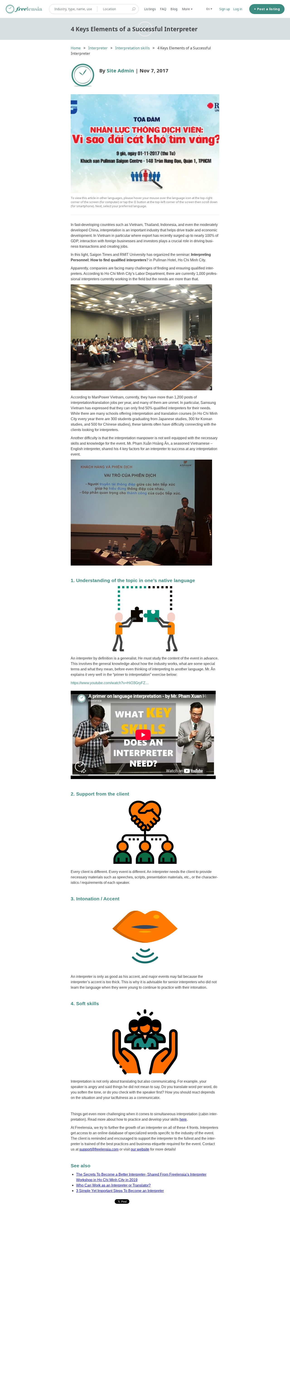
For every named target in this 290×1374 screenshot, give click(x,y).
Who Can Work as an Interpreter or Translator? (113, 1185)
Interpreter (98, 48)
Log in (237, 9)
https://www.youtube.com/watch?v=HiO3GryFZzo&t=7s (110, 683)
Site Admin (120, 70)
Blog (173, 9)
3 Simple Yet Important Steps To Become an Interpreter (120, 1191)
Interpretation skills (132, 48)
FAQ (163, 9)
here (183, 1119)
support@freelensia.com (98, 1149)
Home (76, 48)
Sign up (224, 9)
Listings (150, 9)
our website (140, 1149)
